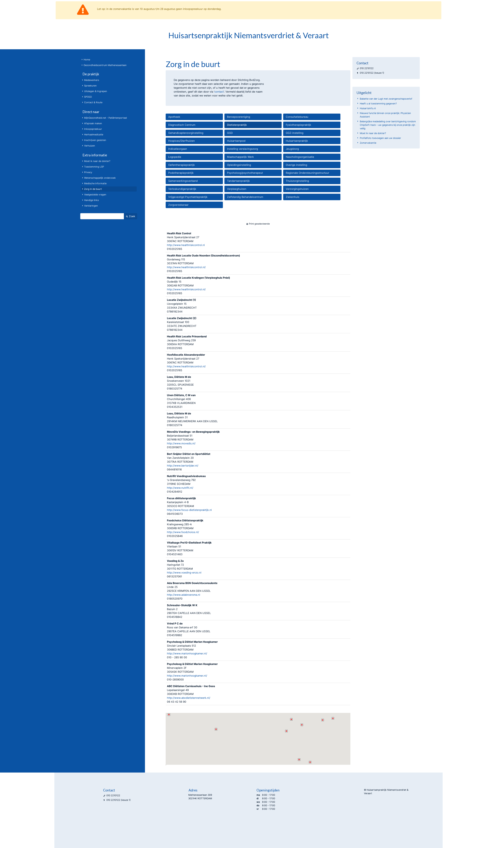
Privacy (88, 172)
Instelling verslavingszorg (242, 148)
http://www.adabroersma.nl (183, 594)
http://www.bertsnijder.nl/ (182, 465)
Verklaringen (91, 205)
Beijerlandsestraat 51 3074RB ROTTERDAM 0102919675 (193, 439)
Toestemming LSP (94, 166)
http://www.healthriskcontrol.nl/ (186, 267)
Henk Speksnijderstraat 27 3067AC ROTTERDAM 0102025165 (186, 241)
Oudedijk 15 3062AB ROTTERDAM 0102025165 (198, 285)
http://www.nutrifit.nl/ (180, 487)
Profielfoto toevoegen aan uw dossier (380, 138)
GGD (230, 132)
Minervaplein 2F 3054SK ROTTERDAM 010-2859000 (192, 671)
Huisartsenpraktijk (297, 140)
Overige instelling (296, 164)
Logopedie (174, 156)
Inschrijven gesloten (95, 140)
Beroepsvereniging (238, 116)
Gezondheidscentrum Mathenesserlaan (105, 65)
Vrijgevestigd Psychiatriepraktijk (187, 197)
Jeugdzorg (292, 148)
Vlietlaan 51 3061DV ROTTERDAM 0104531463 (189, 548)
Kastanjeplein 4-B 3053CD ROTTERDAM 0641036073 (189, 506)
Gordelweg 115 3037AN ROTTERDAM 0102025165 (203, 263)
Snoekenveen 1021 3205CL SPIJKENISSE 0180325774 (180, 382)
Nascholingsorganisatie (300, 156)
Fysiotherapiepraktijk (298, 124)
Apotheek (174, 116)
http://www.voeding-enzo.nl (184, 572)
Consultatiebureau (297, 116)
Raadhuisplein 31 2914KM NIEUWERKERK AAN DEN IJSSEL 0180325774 (192, 419)
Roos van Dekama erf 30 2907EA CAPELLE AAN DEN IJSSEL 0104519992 (188, 629)
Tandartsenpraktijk (238, 180)
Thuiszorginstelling (297, 180)
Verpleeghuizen (236, 188)
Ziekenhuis (292, 197)
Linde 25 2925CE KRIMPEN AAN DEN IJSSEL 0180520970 (192, 591)
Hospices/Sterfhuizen (181, 140)
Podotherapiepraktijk (181, 172)
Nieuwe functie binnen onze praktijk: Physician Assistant (385, 115)
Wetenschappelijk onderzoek (100, 177)
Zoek (131, 216)
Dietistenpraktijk (237, 124)
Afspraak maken (93, 123)
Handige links (91, 200)
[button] (302, 725)
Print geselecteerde (259, 223)
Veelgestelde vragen (95, 194)
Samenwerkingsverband (183, 180)
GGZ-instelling (294, 132)
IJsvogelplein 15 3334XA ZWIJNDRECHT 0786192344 (182, 305)
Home (87, 59)
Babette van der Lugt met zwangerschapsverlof (386, 98)
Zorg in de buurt (93, 189)
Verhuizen (89, 145)
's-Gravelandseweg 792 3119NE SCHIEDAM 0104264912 (186, 484)
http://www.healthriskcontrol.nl (186, 245)
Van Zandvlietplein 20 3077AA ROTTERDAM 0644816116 (188, 461)
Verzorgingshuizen (297, 188)
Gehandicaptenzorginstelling (185, 132)
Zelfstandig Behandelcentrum (245, 197)
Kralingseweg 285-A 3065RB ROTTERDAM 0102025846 (185, 528)
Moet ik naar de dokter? (97, 161)
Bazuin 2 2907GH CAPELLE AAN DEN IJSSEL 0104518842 (189, 611)
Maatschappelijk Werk (240, 156)
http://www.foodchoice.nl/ (183, 532)
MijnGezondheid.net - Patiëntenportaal (105, 117)
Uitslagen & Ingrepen (95, 91)
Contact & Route (93, 102)
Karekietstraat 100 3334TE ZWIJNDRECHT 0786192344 (181, 324)
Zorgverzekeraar (178, 204)
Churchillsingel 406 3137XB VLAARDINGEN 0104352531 (181, 401)
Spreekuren (90, 85)
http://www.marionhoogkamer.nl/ (187, 653)
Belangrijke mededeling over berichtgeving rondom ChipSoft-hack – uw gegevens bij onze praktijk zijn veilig (388, 125)
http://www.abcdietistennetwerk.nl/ (188, 697)
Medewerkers (91, 80)
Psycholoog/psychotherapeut (245, 172)
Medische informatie (95, 183)
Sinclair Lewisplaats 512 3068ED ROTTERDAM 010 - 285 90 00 (192, 649)
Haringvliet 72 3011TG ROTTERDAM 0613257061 (184, 568)
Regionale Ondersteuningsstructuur (307, 172)
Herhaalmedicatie (93, 134)
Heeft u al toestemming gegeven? (378, 103)
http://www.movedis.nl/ (181, 443)
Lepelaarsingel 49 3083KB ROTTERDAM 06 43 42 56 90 (191, 694)
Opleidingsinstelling (239, 164)
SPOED (88, 96)
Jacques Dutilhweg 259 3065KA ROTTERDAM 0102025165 (187, 342)
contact (219, 91)
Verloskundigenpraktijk (182, 188)
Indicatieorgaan (177, 148)
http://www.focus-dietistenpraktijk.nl (189, 510)
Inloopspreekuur (93, 129)
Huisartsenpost (236, 140)
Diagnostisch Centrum (181, 124)
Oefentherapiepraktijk (181, 164)
